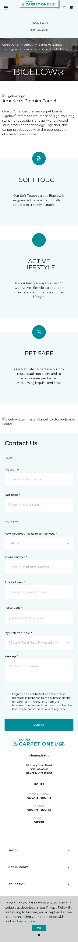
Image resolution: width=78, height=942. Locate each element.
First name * (13, 469)
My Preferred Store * (18, 633)
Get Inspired (18, 867)
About (28, 44)
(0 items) (71, 7)
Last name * (12, 495)
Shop (12, 850)
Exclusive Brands (50, 44)
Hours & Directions (39, 773)
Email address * (15, 582)
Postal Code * (13, 607)
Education (17, 884)
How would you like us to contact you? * (31, 533)
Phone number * (16, 557)
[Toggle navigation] (5, 7)
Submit (39, 724)
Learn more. (26, 921)
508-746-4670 (39, 30)
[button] (57, 7)
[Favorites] (64, 7)
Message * (11, 656)
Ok (39, 928)
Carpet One (10, 44)
